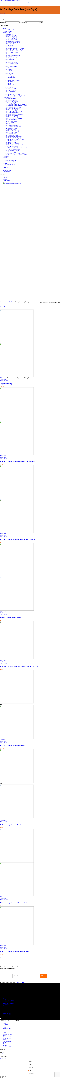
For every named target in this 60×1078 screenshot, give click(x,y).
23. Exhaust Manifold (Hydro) (13, 126)
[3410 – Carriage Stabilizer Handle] (17, 782)
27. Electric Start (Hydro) (12, 131)
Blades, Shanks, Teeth (8, 161)
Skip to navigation (4, 0)
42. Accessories (10, 93)
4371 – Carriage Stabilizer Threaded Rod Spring (15, 903)
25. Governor (9, 69)
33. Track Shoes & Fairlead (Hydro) (15, 139)
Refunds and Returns (8, 1000)
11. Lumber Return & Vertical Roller (15, 51)
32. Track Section (10, 79)
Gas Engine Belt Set (11, 160)
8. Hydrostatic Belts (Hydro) (13, 108)
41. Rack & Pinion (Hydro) (13, 150)
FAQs (4, 999)
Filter (42, 22)
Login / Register (7, 1046)
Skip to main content (14, 0)
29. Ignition (9, 74)
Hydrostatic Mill (7, 97)
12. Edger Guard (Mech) (12, 52)
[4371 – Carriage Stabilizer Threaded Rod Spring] (17, 861)
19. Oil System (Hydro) (12, 119)
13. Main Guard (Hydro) (12, 115)
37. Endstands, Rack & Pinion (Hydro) (15, 145)
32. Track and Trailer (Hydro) (13, 138)
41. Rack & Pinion (10, 91)
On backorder (6, 180)
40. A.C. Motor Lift (11, 90)
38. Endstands (9, 87)
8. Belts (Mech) (10, 45)
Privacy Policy (21, 982)
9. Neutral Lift (9, 46)
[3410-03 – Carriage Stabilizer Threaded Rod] (17, 944)
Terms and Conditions (8, 1003)
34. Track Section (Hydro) (12, 140)
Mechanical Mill (7, 32)
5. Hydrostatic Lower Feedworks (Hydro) (16, 104)
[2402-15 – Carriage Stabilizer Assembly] (17, 703)
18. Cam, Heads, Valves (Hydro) (14, 118)
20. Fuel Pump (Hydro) (12, 121)
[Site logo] (30, 6)
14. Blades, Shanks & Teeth (13, 55)
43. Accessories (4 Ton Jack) (13, 94)
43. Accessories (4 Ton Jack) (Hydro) (15, 153)
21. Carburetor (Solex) (11, 62)
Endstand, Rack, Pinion (9, 164)
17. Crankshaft (10, 56)
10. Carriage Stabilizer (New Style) (15, 48)
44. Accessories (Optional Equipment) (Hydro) (17, 154)
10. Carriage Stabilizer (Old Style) (14, 49)
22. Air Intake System (11, 65)
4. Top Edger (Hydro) (11, 103)
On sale (5, 177)
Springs (5, 168)
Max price (22, 22)
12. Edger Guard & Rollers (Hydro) (15, 114)
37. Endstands (9, 86)
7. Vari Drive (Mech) (11, 44)
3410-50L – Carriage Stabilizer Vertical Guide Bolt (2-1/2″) (19, 666)
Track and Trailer (7, 170)
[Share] (3, 1076)
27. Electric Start (10, 72)
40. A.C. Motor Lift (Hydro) (13, 149)
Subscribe (43, 976)
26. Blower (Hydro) (11, 129)
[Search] (58, 3)
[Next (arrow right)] (2, 1077)
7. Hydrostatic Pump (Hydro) (13, 107)
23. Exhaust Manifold (11, 66)
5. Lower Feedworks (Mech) (13, 41)
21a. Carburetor (10, 122)
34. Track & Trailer (11, 81)
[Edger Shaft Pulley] (17, 342)
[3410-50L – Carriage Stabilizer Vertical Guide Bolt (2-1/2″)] (17, 659)
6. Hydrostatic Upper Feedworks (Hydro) (16, 105)
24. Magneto (9, 67)
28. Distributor (9, 73)
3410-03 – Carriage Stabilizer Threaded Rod (14, 951)
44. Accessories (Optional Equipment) (15, 95)
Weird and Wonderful (8, 30)
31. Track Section (10, 77)
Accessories (6, 156)
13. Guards (9, 53)
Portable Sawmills (7, 31)
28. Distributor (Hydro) (12, 132)
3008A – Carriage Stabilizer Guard (11, 617)
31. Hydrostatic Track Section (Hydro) (15, 136)
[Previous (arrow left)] (0, 1077)
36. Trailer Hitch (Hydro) (12, 143)
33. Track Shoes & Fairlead (13, 80)
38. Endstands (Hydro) (12, 146)
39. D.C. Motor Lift (11, 88)
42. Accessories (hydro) (12, 152)
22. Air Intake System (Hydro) (13, 125)
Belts (4, 159)
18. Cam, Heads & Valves (12, 58)
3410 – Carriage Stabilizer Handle (11, 825)
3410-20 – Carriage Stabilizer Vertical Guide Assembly (17, 461)
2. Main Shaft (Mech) (11, 37)
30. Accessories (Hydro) (12, 135)
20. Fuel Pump (10, 60)
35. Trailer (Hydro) (11, 142)
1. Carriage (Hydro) (11, 98)
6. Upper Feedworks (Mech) (13, 42)
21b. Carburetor (10, 124)
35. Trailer (8, 83)
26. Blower (9, 70)
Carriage (5, 163)
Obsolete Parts (9, 34)
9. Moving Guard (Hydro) (12, 110)
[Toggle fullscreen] (2, 1076)
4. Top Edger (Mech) (11, 39)
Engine (5, 166)
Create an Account (4, 1059)
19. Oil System (10, 59)
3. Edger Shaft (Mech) (11, 38)
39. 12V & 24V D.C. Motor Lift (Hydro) (16, 147)
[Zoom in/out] (0, 1076)
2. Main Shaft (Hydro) (11, 100)
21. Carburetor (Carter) (12, 63)
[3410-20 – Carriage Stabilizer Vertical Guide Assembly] (17, 420)
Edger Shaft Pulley (6, 384)
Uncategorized (6, 171)
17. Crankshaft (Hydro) (12, 117)
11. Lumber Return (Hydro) (13, 112)
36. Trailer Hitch (10, 84)
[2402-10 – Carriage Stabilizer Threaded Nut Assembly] (17, 498)
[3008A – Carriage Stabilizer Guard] (17, 576)
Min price (2, 22)
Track (4, 28)
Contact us (5, 1001)
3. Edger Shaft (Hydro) (12, 101)
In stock (5, 179)
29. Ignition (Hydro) (11, 133)
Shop (4, 1012)
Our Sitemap (6, 1006)
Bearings (5, 157)
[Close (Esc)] (5, 1076)
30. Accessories (10, 76)
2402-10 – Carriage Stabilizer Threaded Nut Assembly (17, 539)
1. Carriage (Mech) (11, 35)
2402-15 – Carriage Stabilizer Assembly (12, 745)
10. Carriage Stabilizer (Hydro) (14, 111)
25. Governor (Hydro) (11, 128)
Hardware (5, 167)
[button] (3, 455)
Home (1, 302)
